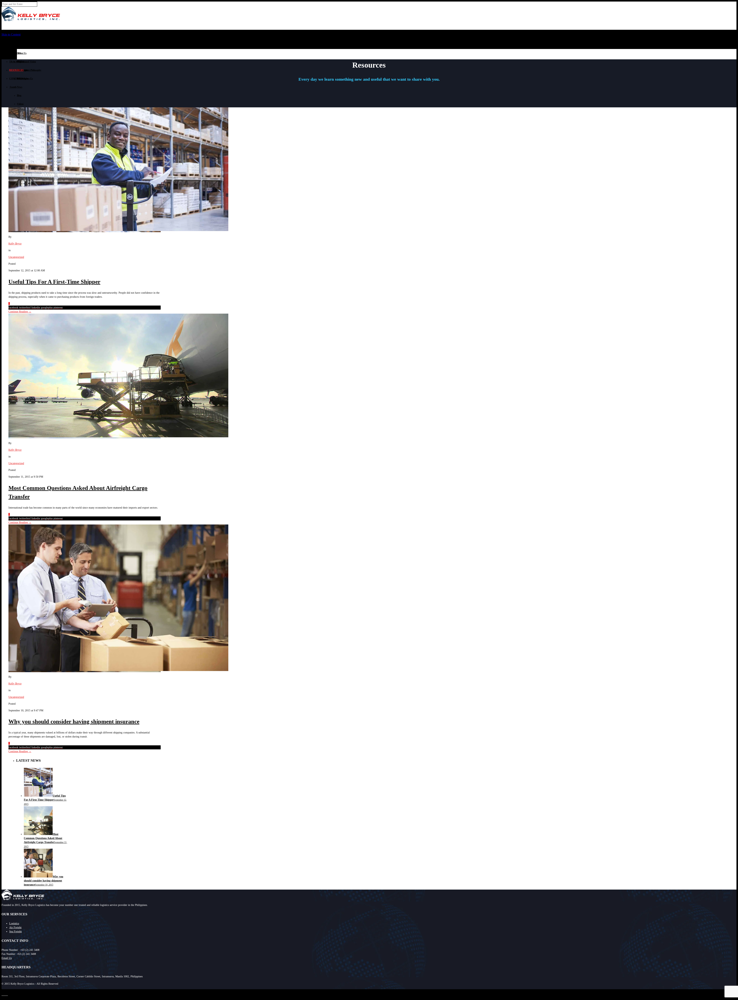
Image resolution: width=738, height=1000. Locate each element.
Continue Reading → (19, 311)
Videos (20, 104)
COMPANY (15, 44)
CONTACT (15, 78)
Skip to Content (11, 34)
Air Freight (15, 927)
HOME (12, 36)
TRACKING (15, 61)
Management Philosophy (29, 70)
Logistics (14, 923)
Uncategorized (16, 257)
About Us (22, 53)
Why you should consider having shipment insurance (73, 721)
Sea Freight (15, 931)
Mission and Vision (26, 61)
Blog (19, 95)
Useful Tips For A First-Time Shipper (54, 281)
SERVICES (15, 53)
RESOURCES (16, 70)
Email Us (7, 958)
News (19, 87)
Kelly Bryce (15, 243)
